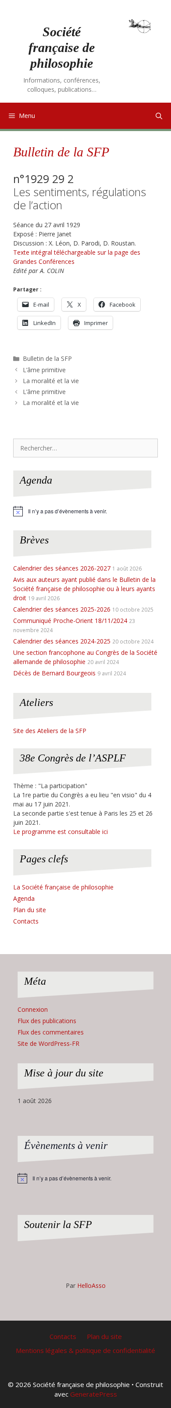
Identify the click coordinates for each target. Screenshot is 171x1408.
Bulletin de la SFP (61, 152)
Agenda (24, 898)
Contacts (26, 921)
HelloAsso (91, 1285)
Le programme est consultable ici (60, 831)
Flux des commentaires (51, 1032)
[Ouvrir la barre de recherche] (159, 116)
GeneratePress (93, 1394)
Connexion (33, 1009)
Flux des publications (47, 1021)
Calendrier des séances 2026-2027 (61, 568)
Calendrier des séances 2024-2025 (61, 641)
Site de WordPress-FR (48, 1043)
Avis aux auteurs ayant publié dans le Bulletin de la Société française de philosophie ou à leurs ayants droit (84, 588)
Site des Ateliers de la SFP (49, 730)
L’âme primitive (44, 370)
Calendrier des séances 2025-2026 (61, 609)
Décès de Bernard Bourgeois (54, 673)
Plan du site (29, 910)
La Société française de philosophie (63, 887)
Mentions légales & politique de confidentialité (85, 1350)
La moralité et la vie (51, 381)
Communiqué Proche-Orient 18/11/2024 (70, 620)
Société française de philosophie (61, 47)
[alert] (85, 511)
